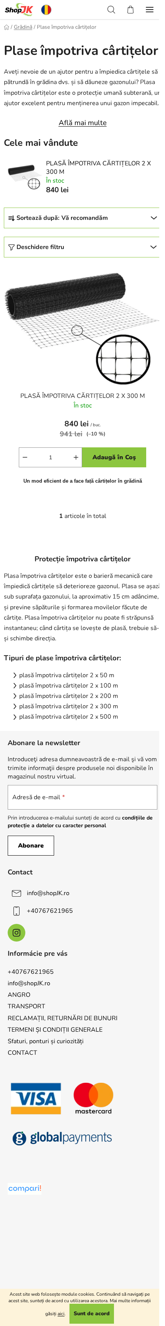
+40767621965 (50, 911)
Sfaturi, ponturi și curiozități (46, 1041)
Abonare (31, 845)
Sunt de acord (92, 1313)
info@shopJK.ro (48, 893)
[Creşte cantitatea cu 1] (76, 457)
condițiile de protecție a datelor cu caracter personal (80, 821)
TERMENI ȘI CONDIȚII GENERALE (55, 1030)
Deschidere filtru (40, 247)
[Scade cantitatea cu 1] (25, 457)
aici (61, 1314)
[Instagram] (16, 933)
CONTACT (22, 1053)
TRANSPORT (26, 1006)
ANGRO (19, 995)
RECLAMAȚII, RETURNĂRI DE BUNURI (62, 1018)
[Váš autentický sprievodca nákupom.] (24, 1189)
